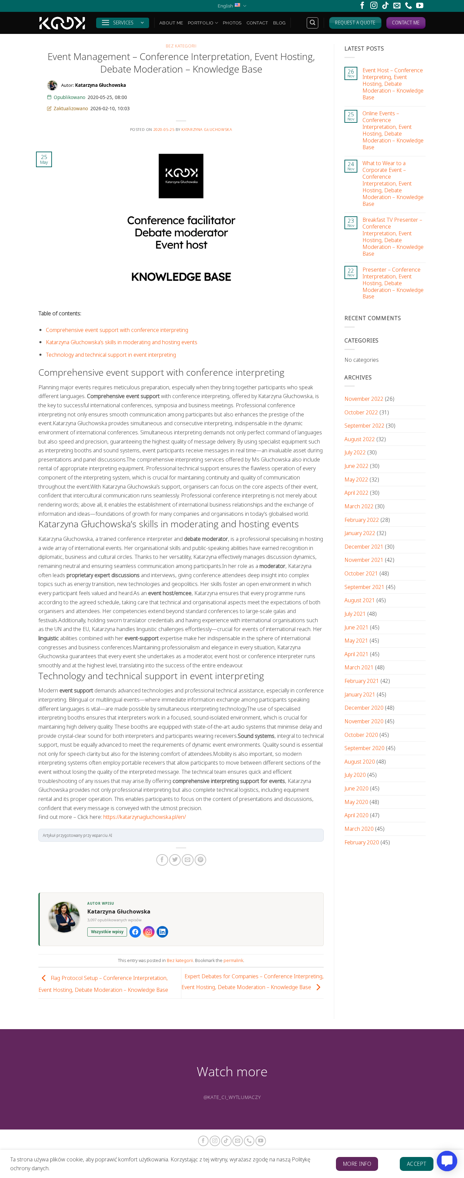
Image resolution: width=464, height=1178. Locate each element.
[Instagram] (149, 932)
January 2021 (359, 694)
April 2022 (356, 492)
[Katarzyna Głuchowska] (62, 23)
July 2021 (355, 613)
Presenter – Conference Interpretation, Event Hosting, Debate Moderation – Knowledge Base (393, 283)
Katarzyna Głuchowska (206, 129)
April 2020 (356, 815)
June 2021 (356, 627)
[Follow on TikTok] (385, 6)
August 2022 (359, 439)
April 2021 (356, 654)
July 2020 (355, 775)
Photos (232, 22)
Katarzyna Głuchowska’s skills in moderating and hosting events (121, 342)
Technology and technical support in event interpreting (111, 354)
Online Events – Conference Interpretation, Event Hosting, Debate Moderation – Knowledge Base (393, 130)
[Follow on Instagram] (373, 6)
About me (171, 22)
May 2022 (356, 479)
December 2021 (363, 546)
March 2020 (359, 828)
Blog (279, 22)
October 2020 (361, 734)
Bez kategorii (181, 45)
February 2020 (361, 842)
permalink (233, 960)
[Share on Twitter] (175, 860)
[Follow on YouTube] (419, 6)
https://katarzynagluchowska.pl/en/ (144, 817)
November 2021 (363, 560)
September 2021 (364, 587)
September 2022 (364, 425)
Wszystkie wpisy (107, 931)
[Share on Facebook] (162, 860)
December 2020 (363, 707)
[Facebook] (135, 932)
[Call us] (408, 6)
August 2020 (359, 761)
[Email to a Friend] (187, 860)
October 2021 (361, 573)
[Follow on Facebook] (362, 6)
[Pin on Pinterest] (200, 860)
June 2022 (356, 466)
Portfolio (200, 22)
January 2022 (359, 533)
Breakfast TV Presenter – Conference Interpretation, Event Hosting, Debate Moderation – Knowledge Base (393, 236)
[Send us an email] (396, 6)
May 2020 (356, 802)
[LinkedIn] (162, 932)
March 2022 (359, 506)
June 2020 (356, 788)
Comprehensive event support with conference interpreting (117, 330)
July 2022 (355, 452)
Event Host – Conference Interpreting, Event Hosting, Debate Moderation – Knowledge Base (393, 84)
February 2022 (361, 519)
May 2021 (356, 640)
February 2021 (361, 681)
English (225, 5)
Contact (257, 22)
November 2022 (363, 399)
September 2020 (364, 748)
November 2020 (363, 721)
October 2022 (361, 412)
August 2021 (359, 600)
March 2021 (359, 667)
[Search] (312, 22)
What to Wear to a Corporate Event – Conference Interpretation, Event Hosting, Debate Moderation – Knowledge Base (393, 183)
